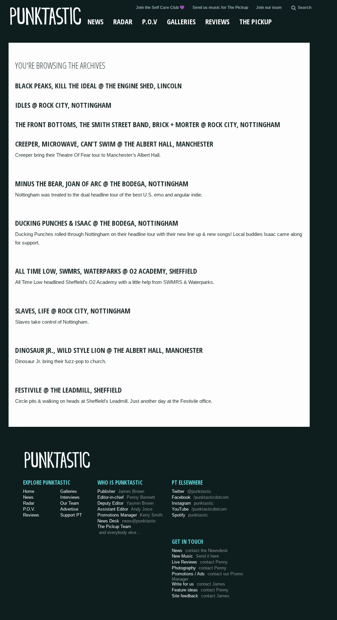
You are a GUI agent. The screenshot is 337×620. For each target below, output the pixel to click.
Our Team (69, 503)
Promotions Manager (130, 515)
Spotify (190, 515)
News (95, 21)
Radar (122, 21)
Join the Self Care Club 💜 (160, 7)
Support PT (71, 515)
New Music (195, 556)
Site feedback (200, 595)
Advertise (69, 509)
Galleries (181, 21)
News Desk (126, 520)
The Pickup (255, 21)
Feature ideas (200, 589)
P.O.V (149, 21)
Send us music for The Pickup (220, 7)
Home (28, 491)
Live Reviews (200, 562)
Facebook (200, 497)
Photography (199, 567)
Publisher (120, 491)
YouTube (199, 509)
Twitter (191, 491)
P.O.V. (29, 509)
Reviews (217, 21)
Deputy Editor (125, 503)
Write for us (198, 584)
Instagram (193, 503)
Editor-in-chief (126, 497)
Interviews (70, 497)
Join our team (269, 7)
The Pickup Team (114, 526)
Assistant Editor (124, 509)
